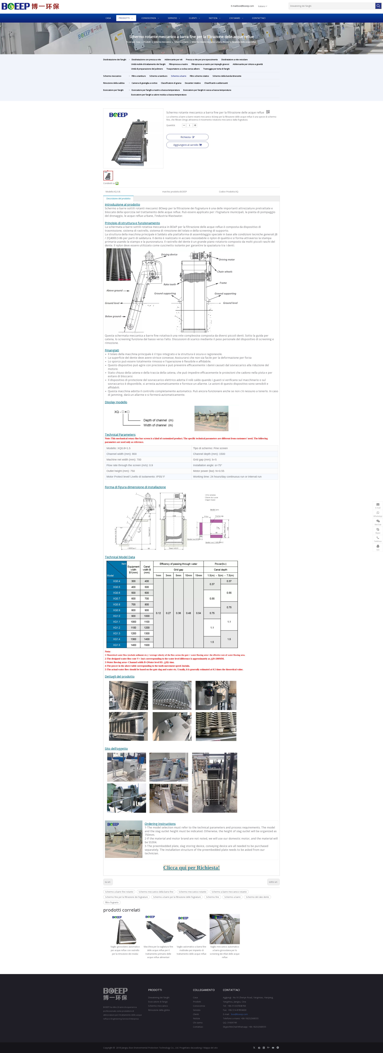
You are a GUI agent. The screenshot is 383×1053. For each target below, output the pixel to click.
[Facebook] (259, 1048)
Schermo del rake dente (257, 897)
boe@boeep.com (245, 5)
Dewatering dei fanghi (158, 997)
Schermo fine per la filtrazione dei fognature (126, 897)
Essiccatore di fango (158, 1001)
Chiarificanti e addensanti (216, 83)
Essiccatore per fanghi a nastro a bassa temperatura (156, 90)
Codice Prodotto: (227, 191)
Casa (195, 997)
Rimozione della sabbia (113, 83)
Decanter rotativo (193, 83)
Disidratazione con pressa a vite (146, 59)
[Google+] (268, 1048)
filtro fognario (111, 902)
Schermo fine (212, 897)
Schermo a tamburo (158, 76)
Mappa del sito (210, 1047)
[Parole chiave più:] (378, 6)
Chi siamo (198, 1022)
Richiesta (186, 137)
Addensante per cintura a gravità (248, 64)
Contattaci (198, 1026)
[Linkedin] (264, 1048)
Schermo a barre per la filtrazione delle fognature (177, 897)
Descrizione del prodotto (118, 198)
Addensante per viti (173, 59)
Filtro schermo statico (199, 76)
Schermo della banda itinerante (227, 76)
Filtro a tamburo (139, 76)
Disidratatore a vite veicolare (234, 59)
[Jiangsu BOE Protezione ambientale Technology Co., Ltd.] (115, 994)
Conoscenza (199, 1005)
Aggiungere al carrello (185, 145)
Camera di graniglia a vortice (144, 83)
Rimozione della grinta (159, 1010)
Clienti (196, 1014)
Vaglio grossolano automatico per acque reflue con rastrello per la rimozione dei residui (125, 950)
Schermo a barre (178, 76)
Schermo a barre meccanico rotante (229, 891)
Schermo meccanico (112, 76)
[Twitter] (254, 1048)
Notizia (196, 1018)
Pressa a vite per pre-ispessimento (202, 59)
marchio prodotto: (171, 191)
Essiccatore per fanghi (113, 90)
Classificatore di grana (171, 83)
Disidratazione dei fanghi (114, 59)
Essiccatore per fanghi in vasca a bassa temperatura (207, 90)
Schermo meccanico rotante (192, 891)
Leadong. (197, 1047)
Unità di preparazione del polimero (147, 68)
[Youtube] (273, 1048)
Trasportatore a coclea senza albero (183, 68)
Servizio (196, 1010)
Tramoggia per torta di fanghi (216, 68)
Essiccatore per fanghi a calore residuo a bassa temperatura (158, 94)
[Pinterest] (278, 1048)
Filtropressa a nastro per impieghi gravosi (210, 64)
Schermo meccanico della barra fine (156, 891)
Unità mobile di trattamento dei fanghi (148, 64)
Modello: (109, 191)
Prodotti (197, 1001)
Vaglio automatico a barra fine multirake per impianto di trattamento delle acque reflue (191, 950)
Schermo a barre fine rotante (119, 891)
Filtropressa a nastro (178, 64)
